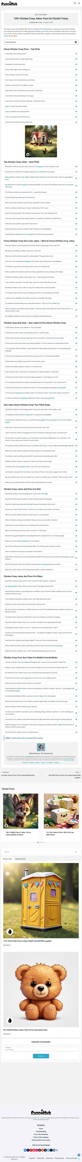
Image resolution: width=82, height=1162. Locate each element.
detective (25, 541)
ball (63, 536)
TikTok (37, 762)
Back (41, 696)
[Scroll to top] (4, 1155)
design (43, 420)
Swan (28, 706)
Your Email (8, 1047)
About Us (32, 1158)
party (13, 308)
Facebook (25, 762)
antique (22, 466)
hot (58, 303)
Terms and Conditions (73, 1158)
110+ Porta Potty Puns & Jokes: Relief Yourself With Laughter (27, 941)
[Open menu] (79, 3)
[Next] (77, 817)
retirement (10, 586)
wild (44, 308)
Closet (7, 422)
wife (8, 184)
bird (54, 696)
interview (19, 393)
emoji (17, 691)
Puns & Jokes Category (41, 1137)
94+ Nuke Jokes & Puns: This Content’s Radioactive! (18, 774)
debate (27, 261)
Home (41, 1128)
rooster (45, 564)
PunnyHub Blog (41, 1131)
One (15, 117)
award (31, 234)
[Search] (76, 852)
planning (24, 398)
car (35, 172)
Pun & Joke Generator (41, 1134)
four (31, 333)
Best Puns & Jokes (69, 760)
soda (28, 415)
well (31, 504)
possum (40, 166)
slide (46, 494)
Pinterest (31, 762)
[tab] (37, 842)
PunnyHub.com (30, 756)
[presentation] (20, 811)
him (55, 420)
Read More (7, 945)
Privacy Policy (59, 1158)
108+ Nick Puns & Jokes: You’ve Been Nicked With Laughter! (64, 775)
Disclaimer (49, 1158)
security (48, 398)
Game (7, 106)
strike (60, 724)
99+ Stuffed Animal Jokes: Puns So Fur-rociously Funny (25, 1030)
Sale (32, 177)
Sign (6, 177)
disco (27, 662)
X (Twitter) (50, 762)
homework (62, 387)
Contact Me (40, 1158)
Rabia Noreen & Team (36, 22)
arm (45, 445)
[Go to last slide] (4, 817)
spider (25, 184)
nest (57, 645)
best (46, 29)
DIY (20, 688)
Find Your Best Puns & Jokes (41, 1140)
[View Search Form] (75, 3)
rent (23, 197)
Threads (43, 762)
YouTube (56, 762)
